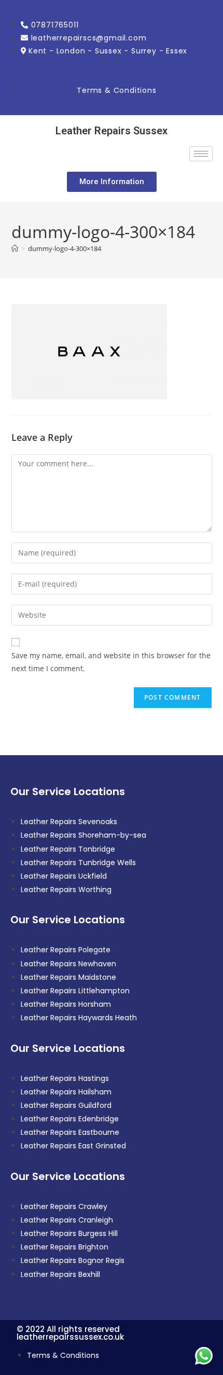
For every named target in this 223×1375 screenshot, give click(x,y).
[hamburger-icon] (201, 153)
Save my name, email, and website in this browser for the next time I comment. (111, 661)
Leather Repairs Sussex (111, 130)
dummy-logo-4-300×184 (64, 248)
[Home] (14, 248)
